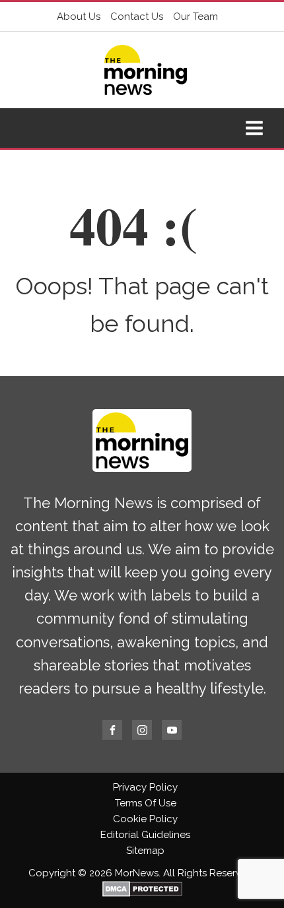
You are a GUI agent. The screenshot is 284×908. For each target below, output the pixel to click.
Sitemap (145, 851)
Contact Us (136, 16)
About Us (78, 16)
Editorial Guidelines (145, 835)
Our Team (195, 16)
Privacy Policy (145, 787)
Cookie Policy (145, 819)
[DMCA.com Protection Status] (142, 893)
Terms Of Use (145, 803)
